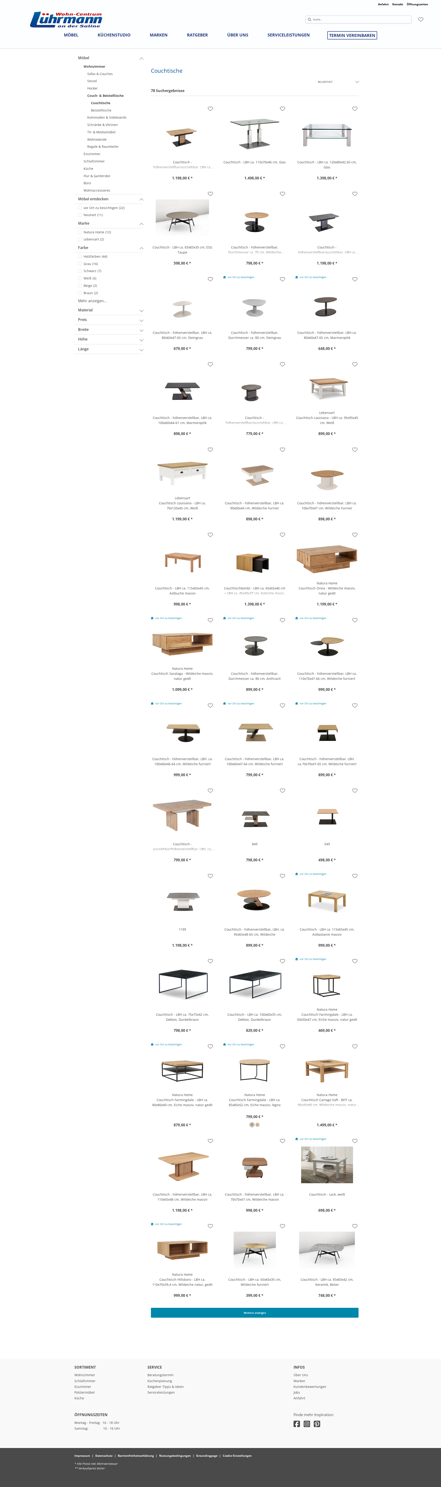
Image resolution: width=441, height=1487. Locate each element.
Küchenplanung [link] (159, 1381)
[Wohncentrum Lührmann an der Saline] (66, 19)
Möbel (83, 57)
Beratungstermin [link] (160, 1375)
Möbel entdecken (93, 198)
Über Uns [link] (301, 1375)
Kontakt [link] (397, 4)
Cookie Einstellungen (237, 1456)
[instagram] (307, 1424)
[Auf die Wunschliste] (210, 108)
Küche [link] (79, 1398)
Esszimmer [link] (82, 1386)
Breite (83, 329)
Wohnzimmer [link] (84, 1375)
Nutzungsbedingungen (175, 1456)
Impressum (82, 1456)
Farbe (83, 247)
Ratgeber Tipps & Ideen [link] (165, 1386)
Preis (82, 319)
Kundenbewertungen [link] (310, 1386)
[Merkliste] (420, 19)
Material (85, 309)
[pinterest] (317, 1424)
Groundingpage (207, 1456)
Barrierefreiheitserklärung (136, 1456)
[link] (71, 34)
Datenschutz (104, 1456)
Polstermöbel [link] (84, 1392)
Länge (83, 349)
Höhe (83, 339)
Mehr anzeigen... (92, 300)
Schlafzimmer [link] (85, 1381)
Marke (83, 223)
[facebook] (297, 1424)
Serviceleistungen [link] (161, 1392)
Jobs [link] (297, 1392)
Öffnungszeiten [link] (417, 4)
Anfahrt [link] (383, 4)
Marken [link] (299, 1381)
